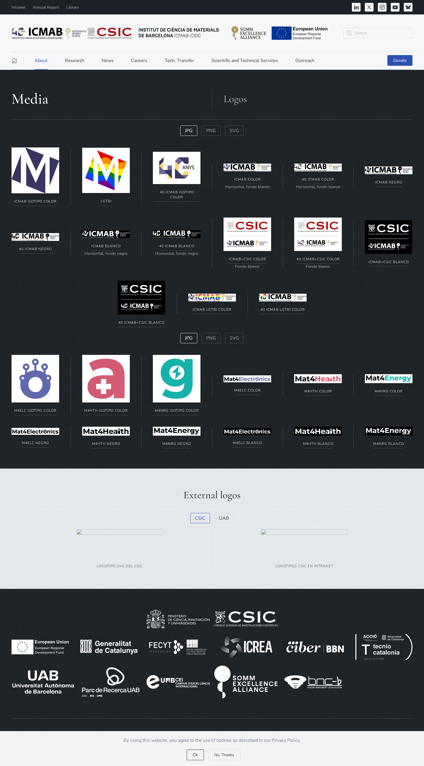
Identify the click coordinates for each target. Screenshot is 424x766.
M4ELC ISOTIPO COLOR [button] (35, 410)
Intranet (19, 7)
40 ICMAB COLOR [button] (318, 179)
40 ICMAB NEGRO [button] (35, 249)
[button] (35, 170)
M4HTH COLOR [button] (318, 391)
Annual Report (46, 7)
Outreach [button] (304, 60)
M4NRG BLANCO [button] (388, 443)
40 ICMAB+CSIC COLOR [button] (318, 259)
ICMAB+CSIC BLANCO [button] (389, 262)
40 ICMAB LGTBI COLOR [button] (282, 309)
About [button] (41, 60)
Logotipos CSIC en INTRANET (304, 566)
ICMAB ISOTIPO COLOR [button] (35, 201)
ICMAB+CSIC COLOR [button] (247, 259)
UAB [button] (224, 518)
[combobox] (377, 33)
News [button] (108, 60)
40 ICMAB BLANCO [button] (176, 246)
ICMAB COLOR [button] (247, 179)
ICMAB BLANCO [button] (106, 246)
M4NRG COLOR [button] (389, 391)
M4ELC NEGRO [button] (35, 443)
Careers (139, 60)
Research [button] (74, 60)
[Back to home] (170, 33)
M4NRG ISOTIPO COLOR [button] (177, 410)
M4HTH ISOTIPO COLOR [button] (106, 410)
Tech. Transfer (179, 60)
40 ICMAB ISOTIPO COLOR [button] (177, 194)
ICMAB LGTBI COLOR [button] (212, 309)
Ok (195, 755)
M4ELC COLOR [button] (247, 390)
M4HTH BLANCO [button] (318, 443)
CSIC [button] (200, 518)
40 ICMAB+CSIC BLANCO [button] (141, 322)
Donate (399, 60)
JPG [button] (189, 131)
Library (72, 7)
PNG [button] (211, 131)
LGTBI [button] (106, 201)
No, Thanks (224, 755)
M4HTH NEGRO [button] (106, 443)
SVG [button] (234, 131)
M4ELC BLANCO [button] (247, 443)
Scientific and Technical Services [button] (244, 60)
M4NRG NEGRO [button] (176, 443)
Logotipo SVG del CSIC (120, 566)
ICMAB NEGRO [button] (388, 182)
